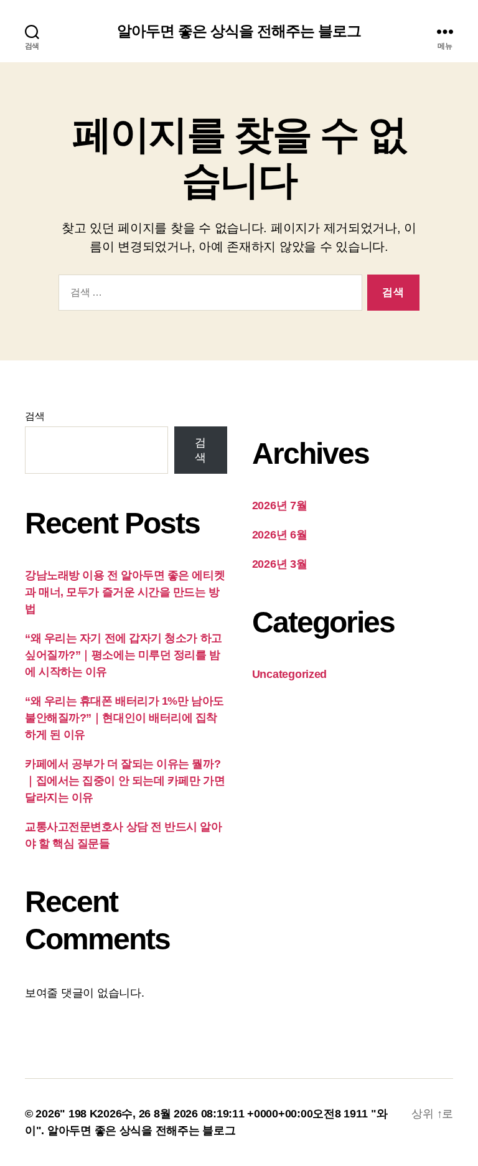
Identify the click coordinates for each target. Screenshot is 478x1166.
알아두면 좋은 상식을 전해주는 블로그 (239, 31)
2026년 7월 (279, 505)
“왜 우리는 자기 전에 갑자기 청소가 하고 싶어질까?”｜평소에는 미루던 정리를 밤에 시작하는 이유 (123, 655)
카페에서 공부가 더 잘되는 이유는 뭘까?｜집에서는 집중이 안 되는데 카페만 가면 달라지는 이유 (125, 781)
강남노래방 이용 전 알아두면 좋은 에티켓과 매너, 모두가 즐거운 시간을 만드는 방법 (125, 592)
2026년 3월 (279, 564)
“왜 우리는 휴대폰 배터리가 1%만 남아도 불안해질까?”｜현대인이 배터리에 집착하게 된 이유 (124, 718)
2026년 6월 (279, 535)
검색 (34, 416)
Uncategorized (289, 674)
